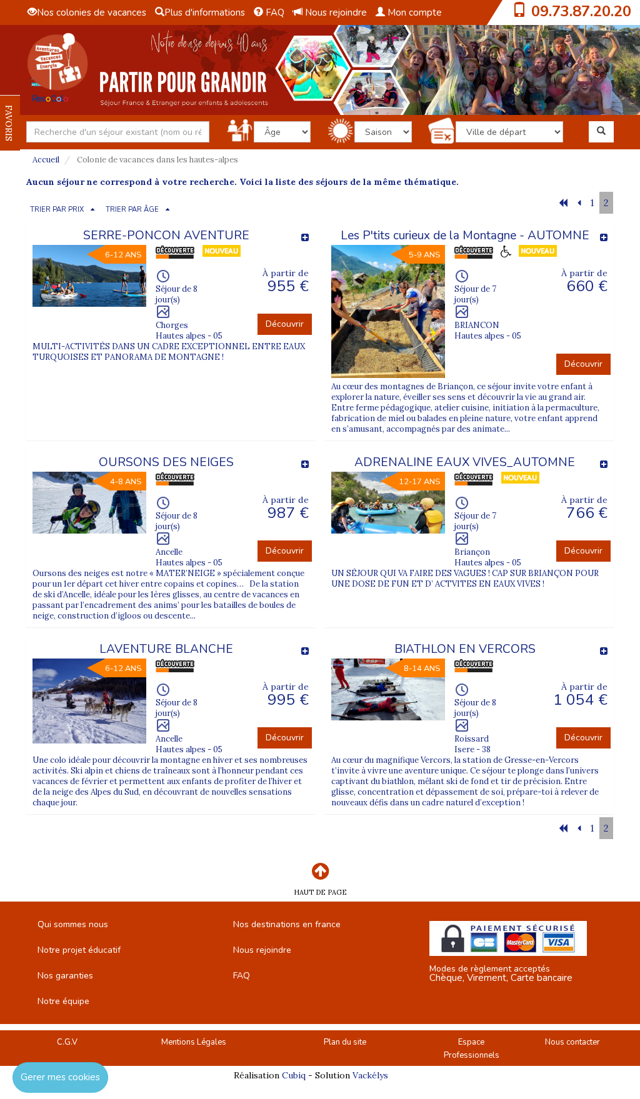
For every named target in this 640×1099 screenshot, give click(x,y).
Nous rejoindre (334, 12)
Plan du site (345, 1042)
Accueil (45, 159)
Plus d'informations (204, 12)
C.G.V (67, 1042)
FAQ (273, 12)
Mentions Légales (193, 1042)
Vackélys (370, 1075)
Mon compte (413, 12)
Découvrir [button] (285, 324)
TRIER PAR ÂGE (132, 209)
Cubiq (294, 1075)
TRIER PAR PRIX (57, 209)
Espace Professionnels (471, 1049)
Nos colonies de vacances (91, 12)
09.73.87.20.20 (581, 11)
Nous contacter (572, 1042)
